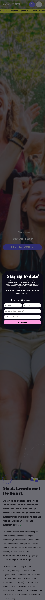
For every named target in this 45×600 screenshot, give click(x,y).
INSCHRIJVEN (22, 322)
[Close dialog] (38, 275)
